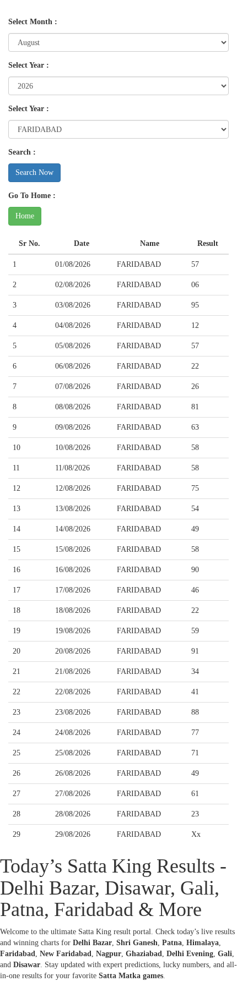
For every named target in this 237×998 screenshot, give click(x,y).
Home (24, 216)
